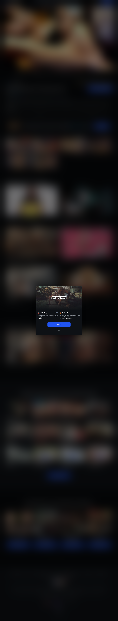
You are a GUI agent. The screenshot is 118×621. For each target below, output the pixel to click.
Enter (59, 325)
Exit (59, 331)
